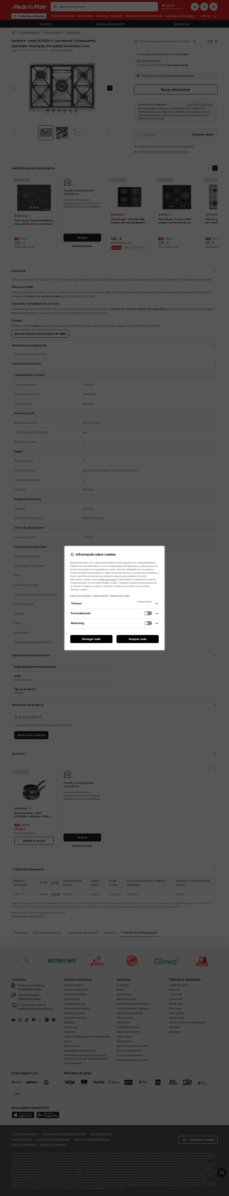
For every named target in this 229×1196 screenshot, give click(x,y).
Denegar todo (91, 639)
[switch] (148, 613)
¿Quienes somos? (100, 595)
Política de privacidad (80, 595)
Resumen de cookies (119, 595)
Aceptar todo (138, 639)
